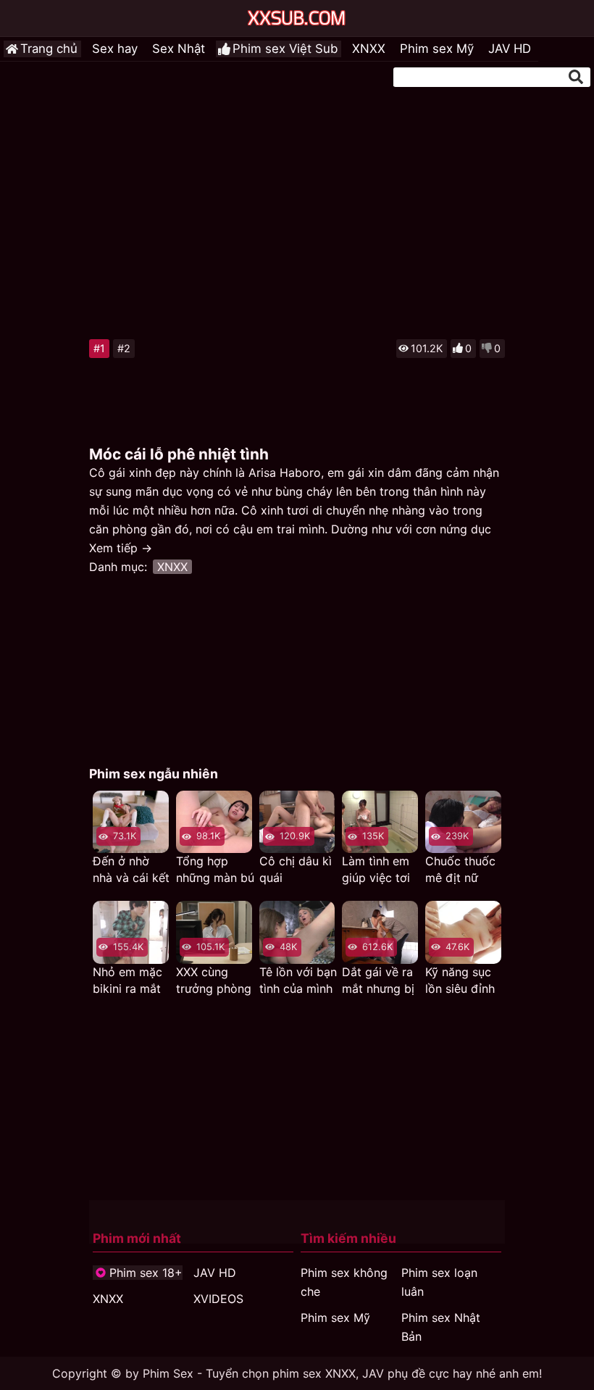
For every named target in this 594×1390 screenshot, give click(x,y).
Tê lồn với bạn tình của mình (298, 980)
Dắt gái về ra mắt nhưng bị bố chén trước (380, 981)
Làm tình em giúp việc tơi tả (376, 870)
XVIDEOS (218, 1298)
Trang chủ (49, 48)
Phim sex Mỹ (437, 48)
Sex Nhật (178, 48)
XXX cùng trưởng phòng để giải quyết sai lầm (213, 981)
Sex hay (115, 48)
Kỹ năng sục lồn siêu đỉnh (460, 980)
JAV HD (509, 48)
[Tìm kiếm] (576, 77)
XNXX (368, 48)
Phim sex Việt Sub (285, 48)
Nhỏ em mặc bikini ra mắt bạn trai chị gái (127, 981)
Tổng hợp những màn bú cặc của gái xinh (215, 870)
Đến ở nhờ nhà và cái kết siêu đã (131, 870)
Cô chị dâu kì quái (295, 869)
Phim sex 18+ (146, 1272)
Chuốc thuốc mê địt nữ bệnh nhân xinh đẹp (460, 870)
